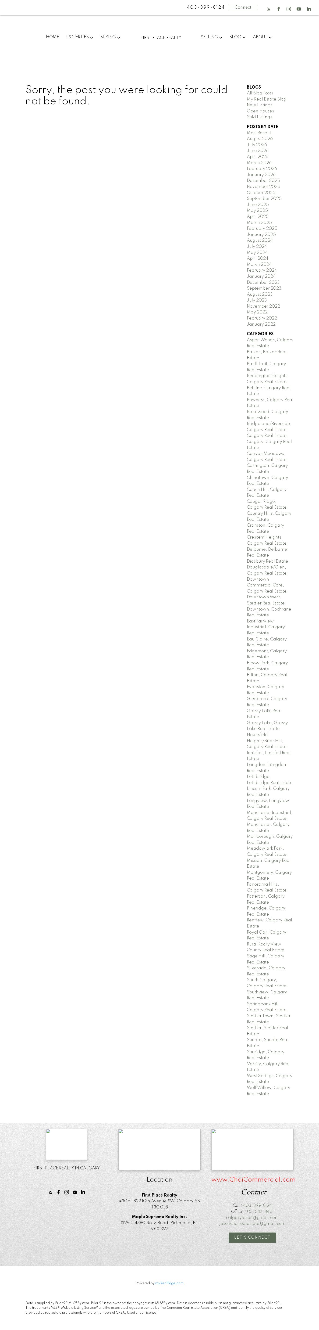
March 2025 (259, 223)
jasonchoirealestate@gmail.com (252, 1224)
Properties (77, 37)
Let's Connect (252, 1238)
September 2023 (264, 288)
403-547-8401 (259, 1212)
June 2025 (258, 205)
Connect (243, 7)
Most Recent (259, 133)
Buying (108, 37)
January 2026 (261, 175)
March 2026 (259, 163)
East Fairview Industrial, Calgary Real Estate (266, 627)
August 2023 (260, 294)
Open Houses (260, 111)
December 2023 (263, 282)
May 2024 (257, 253)
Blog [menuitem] (235, 37)
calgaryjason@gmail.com (252, 1218)
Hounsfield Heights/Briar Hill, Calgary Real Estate (267, 741)
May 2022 (257, 312)
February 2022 (262, 318)
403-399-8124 (257, 1206)
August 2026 (260, 139)
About (260, 37)
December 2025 (263, 181)
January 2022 (261, 324)
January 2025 (261, 235)
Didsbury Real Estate (267, 561)
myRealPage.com (169, 1283)
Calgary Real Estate (267, 436)
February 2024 (262, 270)
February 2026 (262, 169)
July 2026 (257, 145)
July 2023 (257, 300)
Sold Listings (259, 117)
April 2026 (257, 157)
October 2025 (261, 193)
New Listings (259, 105)
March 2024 (259, 264)
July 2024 (257, 246)
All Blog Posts (260, 93)
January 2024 (261, 276)
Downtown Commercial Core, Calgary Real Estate (267, 585)
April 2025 (258, 217)
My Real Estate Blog (266, 99)
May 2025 (257, 210)
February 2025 (262, 228)
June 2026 (258, 151)
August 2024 (260, 240)
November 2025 (263, 187)
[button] (268, 9)
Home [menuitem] (52, 37)
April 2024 (257, 258)
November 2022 (263, 306)
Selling (209, 37)
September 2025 (264, 199)
